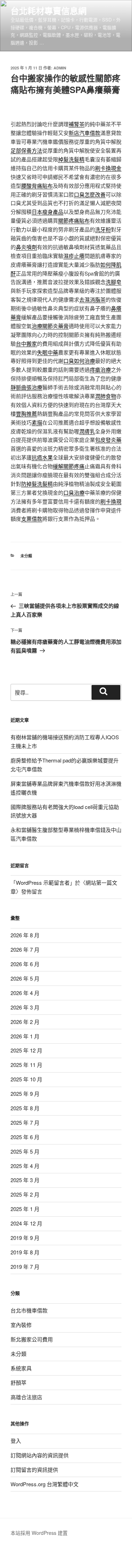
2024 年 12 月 (26, 1223)
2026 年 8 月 (25, 935)
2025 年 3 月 (25, 1180)
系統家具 (21, 1368)
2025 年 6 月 (25, 1137)
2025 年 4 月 (25, 1165)
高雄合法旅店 (26, 1397)
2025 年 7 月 (25, 1122)
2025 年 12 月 (26, 1050)
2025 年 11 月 (26, 1064)
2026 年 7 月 (25, 949)
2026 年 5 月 (25, 978)
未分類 (26, 555)
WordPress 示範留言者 (43, 882)
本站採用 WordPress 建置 (39, 1532)
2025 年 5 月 (25, 1151)
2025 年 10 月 (26, 1079)
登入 (16, 1440)
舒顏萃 (18, 1382)
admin (60, 67)
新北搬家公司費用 (32, 1339)
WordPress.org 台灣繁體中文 (44, 1484)
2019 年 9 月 (25, 1237)
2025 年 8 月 (25, 1108)
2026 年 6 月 (25, 964)
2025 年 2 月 (25, 1194)
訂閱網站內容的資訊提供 (40, 1455)
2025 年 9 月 (25, 1093)
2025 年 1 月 (25, 1208)
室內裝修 (21, 1324)
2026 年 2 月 (25, 1021)
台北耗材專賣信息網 (49, 11)
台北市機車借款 (29, 1310)
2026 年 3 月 (25, 1007)
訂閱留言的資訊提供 (34, 1469)
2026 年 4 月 (25, 992)
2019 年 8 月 (25, 1252)
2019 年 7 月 (25, 1266)
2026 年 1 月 (25, 1036)
